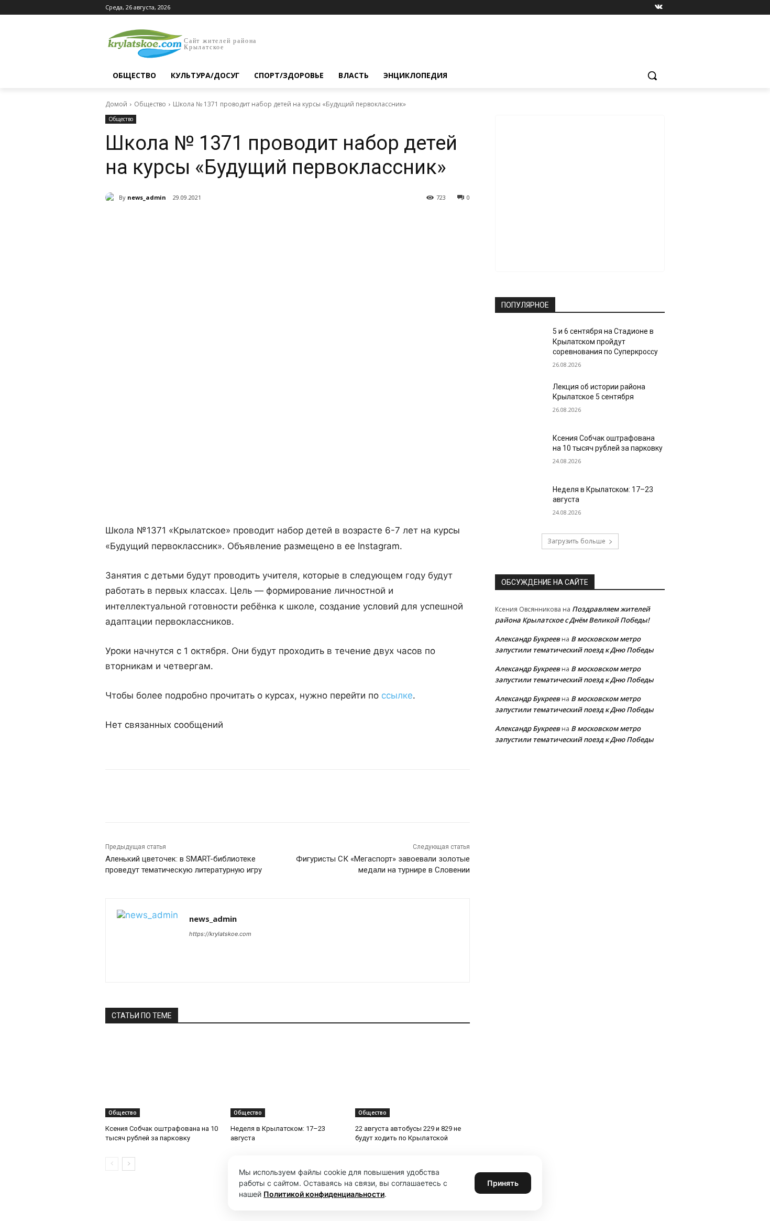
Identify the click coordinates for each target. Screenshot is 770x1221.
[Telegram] (225, 224)
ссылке (397, 695)
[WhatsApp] (249, 224)
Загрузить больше (576, 541)
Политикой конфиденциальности (323, 1194)
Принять (503, 1183)
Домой (116, 104)
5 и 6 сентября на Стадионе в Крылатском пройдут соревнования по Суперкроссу (605, 341)
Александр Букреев (527, 639)
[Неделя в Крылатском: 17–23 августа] (287, 1077)
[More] (299, 224)
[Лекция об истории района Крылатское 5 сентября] (520, 400)
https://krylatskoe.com (220, 933)
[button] (652, 75)
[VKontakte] (659, 8)
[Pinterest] (273, 224)
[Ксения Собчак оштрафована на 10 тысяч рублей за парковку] (162, 1077)
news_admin (146, 197)
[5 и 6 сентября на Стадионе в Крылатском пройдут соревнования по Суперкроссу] (520, 344)
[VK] (201, 224)
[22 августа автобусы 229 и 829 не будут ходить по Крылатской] (412, 1077)
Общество (150, 104)
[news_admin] (112, 197)
